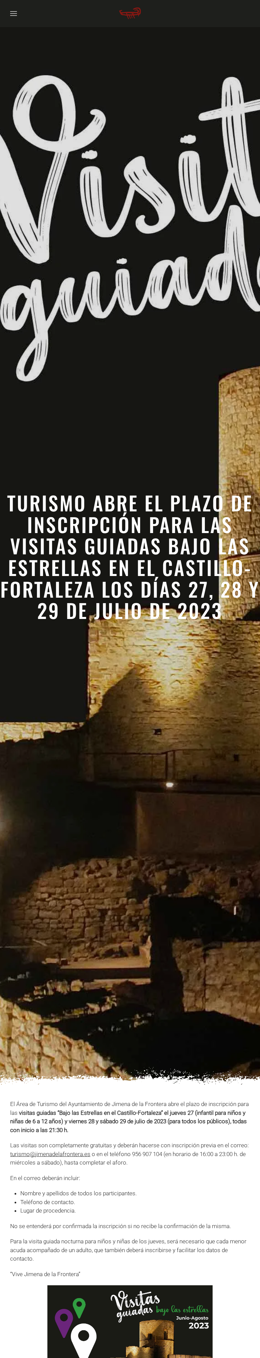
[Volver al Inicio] (130, 13)
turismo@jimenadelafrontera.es (50, 1154)
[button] (13, 13)
